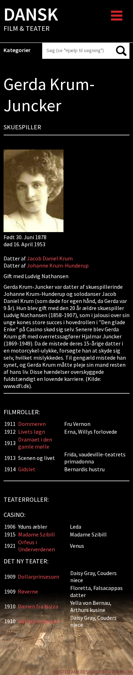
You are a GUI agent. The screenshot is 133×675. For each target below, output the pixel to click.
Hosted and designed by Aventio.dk (93, 672)
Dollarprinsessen (38, 576)
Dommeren (32, 423)
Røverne (28, 591)
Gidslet (26, 469)
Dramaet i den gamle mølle (35, 443)
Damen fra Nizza (38, 606)
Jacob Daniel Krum (50, 258)
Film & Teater (31, 20)
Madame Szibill (36, 534)
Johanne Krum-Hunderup (58, 265)
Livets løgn (31, 431)
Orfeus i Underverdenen (36, 546)
